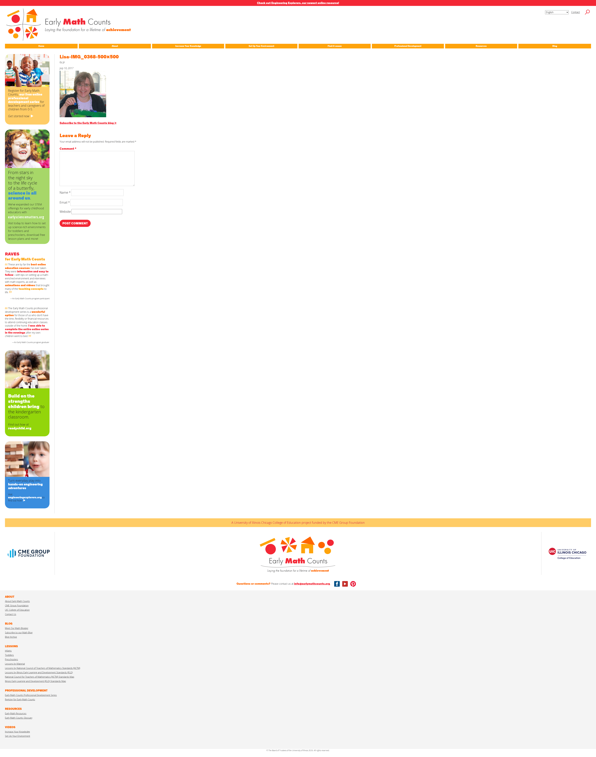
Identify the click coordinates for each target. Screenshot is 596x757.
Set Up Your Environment (17, 735)
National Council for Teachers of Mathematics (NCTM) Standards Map (39, 676)
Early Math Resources (15, 713)
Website (65, 211)
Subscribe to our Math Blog (18, 632)
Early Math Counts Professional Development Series (31, 695)
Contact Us (10, 614)
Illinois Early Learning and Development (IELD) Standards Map (35, 681)
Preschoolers (11, 659)
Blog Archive (11, 636)
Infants (8, 650)
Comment (68, 149)
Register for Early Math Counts (20, 699)
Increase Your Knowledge (17, 731)
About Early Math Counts (17, 601)
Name (65, 192)
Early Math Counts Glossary (18, 717)
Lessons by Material (15, 663)
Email (65, 202)
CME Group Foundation (17, 605)
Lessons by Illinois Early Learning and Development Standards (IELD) (39, 672)
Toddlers (9, 655)
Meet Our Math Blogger (16, 628)
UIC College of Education (17, 609)
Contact (575, 12)
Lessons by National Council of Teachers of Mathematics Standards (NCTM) (42, 668)
